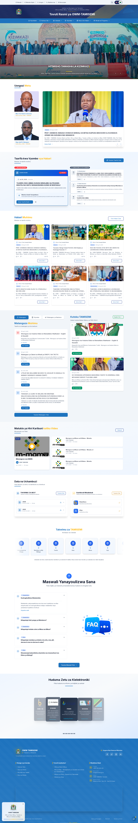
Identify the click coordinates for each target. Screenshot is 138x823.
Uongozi (41, 2)
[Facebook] (107, 752)
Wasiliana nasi (51, 2)
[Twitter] (111, 752)
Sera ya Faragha (96, 817)
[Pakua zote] (60, 500)
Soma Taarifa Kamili (23, 200)
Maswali (19, 2)
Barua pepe (63, 2)
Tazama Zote (60, 491)
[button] (40, 599)
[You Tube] (120, 752)
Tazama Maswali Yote (68, 663)
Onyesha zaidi (25, 607)
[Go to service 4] (68, 731)
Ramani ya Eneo (118, 817)
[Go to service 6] (71, 731)
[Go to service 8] (74, 731)
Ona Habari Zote (116, 216)
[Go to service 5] (69, 731)
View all (119, 428)
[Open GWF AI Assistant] (134, 819)
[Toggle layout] (23, 804)
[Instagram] (116, 752)
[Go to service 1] (63, 731)
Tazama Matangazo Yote (41, 413)
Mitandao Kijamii (30, 2)
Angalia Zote (117, 315)
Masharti (107, 817)
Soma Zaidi (48, 142)
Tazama (26, 343)
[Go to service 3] (66, 731)
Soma (79, 177)
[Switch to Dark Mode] (112, 2)
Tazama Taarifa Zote (115, 158)
